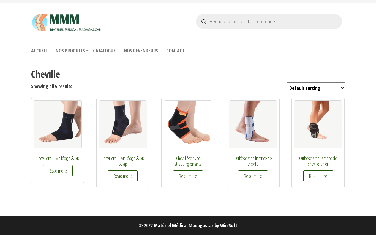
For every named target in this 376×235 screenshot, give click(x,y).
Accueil (39, 50)
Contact (175, 50)
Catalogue (104, 50)
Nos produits (70, 50)
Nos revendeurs (141, 50)
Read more (58, 170)
